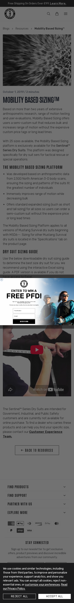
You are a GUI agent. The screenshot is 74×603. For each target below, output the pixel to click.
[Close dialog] (1, 279)
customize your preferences (42, 584)
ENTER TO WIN (24, 321)
